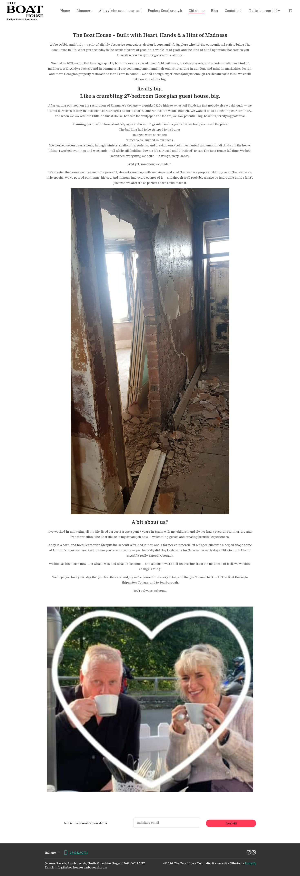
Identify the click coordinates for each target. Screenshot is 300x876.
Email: (49, 867)
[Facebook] (248, 852)
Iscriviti (231, 823)
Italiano (50, 852)
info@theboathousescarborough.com (80, 867)
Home (65, 11)
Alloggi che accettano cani (120, 11)
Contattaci (233, 11)
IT (290, 11)
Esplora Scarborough (165, 11)
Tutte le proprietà (264, 11)
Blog (214, 11)
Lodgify (250, 863)
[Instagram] (253, 852)
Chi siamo (196, 11)
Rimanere (84, 11)
